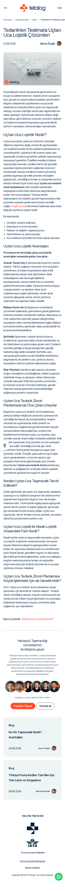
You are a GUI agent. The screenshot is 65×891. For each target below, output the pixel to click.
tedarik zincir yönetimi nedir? (37, 619)
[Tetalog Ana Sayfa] (32, 828)
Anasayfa (7, 20)
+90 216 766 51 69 (32, 816)
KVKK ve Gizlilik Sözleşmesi (32, 861)
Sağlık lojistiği (18, 206)
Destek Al (45, 706)
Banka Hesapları (32, 868)
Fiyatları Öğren (23, 706)
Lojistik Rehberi (22, 20)
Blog (34, 20)
